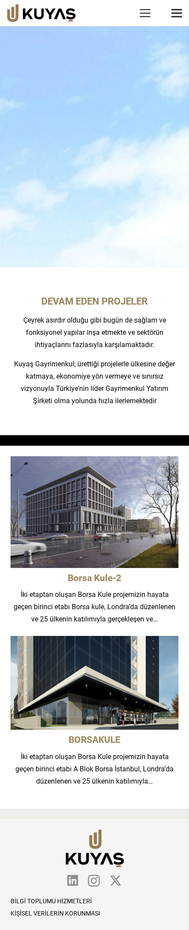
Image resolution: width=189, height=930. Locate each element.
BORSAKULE (94, 740)
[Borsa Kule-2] (94, 462)
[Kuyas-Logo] (41, 13)
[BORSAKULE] (94, 642)
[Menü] (145, 13)
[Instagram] (94, 881)
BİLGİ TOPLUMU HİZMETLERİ (51, 901)
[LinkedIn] (72, 880)
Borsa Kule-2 (94, 578)
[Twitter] (115, 880)
